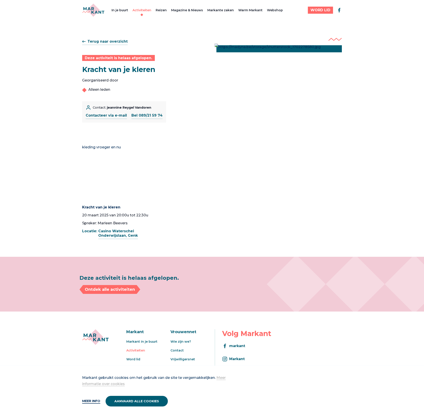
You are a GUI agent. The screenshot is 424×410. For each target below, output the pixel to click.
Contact (177, 350)
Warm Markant (250, 10)
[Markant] (93, 10)
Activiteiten (141, 10)
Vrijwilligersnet (182, 359)
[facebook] (339, 10)
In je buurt (120, 10)
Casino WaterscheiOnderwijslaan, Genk (118, 233)
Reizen (161, 10)
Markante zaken (220, 10)
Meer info (91, 401)
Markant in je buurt (141, 342)
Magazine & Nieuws (187, 10)
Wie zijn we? (180, 342)
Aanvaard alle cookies (136, 401)
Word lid (133, 359)
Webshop (275, 10)
